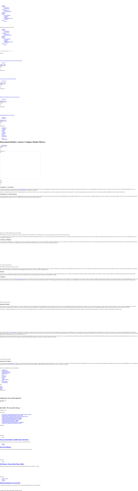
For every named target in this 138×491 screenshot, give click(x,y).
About (3, 14)
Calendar (3, 5)
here (10, 359)
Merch (5, 21)
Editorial (3, 13)
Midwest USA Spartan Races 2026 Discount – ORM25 (11, 419)
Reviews (3, 6)
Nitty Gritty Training (7, 11)
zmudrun (3, 129)
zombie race (4, 127)
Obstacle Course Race (6, 371)
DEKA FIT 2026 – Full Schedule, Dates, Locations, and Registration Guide (15, 416)
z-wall (3, 131)
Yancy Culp (4, 135)
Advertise (6, 17)
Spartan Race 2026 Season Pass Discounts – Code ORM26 (12, 418)
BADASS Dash (5, 478)
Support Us (6, 16)
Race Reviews (6, 8)
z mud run (4, 132)
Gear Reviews (6, 7)
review (3, 378)
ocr (2, 374)
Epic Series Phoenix (5, 447)
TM (2, 380)
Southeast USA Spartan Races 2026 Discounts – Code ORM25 (13, 422)
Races (3, 138)
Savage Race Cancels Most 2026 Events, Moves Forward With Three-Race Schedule (11, 60)
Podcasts (3, 9)
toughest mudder (5, 382)
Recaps (3, 377)
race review (4, 376)
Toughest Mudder (22, 189)
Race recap (4, 375)
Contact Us (6, 19)
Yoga (3, 134)
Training (3, 12)
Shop (3, 20)
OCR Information (7, 15)
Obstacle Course (5, 370)
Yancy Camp (4, 136)
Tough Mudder (4, 139)
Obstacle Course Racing (6, 372)
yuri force (3, 133)
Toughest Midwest (11, 363)
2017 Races (4, 369)
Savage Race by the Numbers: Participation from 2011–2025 (12, 415)
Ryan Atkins (19, 278)
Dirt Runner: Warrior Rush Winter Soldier (12, 464)
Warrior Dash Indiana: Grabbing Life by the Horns (14, 439)
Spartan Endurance (5, 379)
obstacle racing (4, 373)
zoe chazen (4, 128)
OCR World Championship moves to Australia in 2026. (11, 417)
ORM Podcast (6, 10)
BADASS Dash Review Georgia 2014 (10, 483)
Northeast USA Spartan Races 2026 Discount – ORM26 (11, 423)
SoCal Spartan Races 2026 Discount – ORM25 (10, 421)
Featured (3, 62)
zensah (3, 130)
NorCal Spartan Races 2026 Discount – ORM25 (10, 420)
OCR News (4, 99)
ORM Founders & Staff (8, 18)
